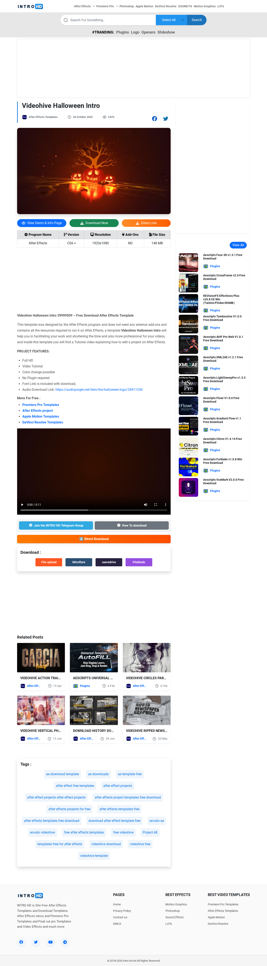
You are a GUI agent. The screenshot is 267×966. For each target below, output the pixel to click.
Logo (135, 32)
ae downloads (98, 774)
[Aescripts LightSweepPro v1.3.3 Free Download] (188, 385)
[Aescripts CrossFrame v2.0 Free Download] (188, 283)
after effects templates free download (51, 821)
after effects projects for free (69, 809)
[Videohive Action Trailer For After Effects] (41, 657)
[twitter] (36, 942)
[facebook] (21, 942)
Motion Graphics (176, 904)
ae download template (62, 774)
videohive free (140, 844)
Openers (148, 32)
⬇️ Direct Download (94, 539)
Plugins (122, 32)
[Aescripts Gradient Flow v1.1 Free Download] (188, 426)
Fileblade (139, 562)
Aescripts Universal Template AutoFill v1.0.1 (113, 678)
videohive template (94, 856)
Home (117, 904)
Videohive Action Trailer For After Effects (58, 678)
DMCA (117, 923)
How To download (134, 525)
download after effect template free (114, 821)
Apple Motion (216, 917)
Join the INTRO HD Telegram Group (58, 525)
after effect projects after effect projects (56, 797)
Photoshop (172, 910)
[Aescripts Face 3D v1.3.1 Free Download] (188, 262)
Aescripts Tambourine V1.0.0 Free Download (222, 318)
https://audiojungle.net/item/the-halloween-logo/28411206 (99, 390)
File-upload (49, 562)
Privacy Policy (122, 910)
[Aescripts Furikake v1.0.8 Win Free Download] (188, 467)
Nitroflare (78, 562)
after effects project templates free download (128, 797)
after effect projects (117, 786)
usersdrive (109, 562)
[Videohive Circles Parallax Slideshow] (147, 657)
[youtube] (50, 942)
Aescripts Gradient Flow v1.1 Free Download (222, 420)
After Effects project (37, 411)
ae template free (130, 774)
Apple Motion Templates (40, 416)
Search (197, 20)
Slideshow (166, 32)
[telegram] (65, 942)
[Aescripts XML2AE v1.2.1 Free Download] (188, 365)
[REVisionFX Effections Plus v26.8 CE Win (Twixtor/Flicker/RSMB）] (188, 303)
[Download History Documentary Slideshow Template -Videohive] (94, 710)
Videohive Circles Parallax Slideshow (160, 678)
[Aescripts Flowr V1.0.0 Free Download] (188, 406)
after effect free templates (75, 786)
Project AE (150, 832)
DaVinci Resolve (218, 923)
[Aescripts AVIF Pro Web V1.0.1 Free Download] (188, 344)
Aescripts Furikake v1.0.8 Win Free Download (222, 461)
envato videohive (42, 832)
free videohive (123, 832)
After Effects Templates (43, 117)
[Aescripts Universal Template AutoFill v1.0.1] (94, 657)
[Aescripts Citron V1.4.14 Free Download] (188, 446)
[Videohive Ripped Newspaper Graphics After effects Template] (147, 710)
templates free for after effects (59, 844)
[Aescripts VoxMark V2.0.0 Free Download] (188, 487)
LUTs (168, 923)
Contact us (120, 917)
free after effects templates (84, 832)
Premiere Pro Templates (40, 405)
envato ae (157, 821)
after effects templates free (119, 809)
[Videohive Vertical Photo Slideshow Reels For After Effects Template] (41, 710)
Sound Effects (174, 917)
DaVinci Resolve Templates (42, 422)
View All (238, 245)
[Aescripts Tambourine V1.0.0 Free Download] (188, 324)
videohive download (106, 844)
